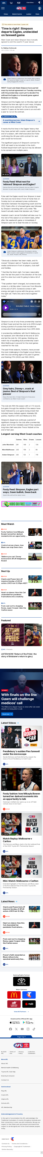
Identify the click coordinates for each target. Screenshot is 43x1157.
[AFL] (4, 3)
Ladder (28, 14)
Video (6, 14)
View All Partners (20, 1011)
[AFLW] (11, 3)
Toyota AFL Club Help (8, 1072)
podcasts (10, 649)
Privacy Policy (21, 1052)
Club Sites (30, 2)
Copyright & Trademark (22, 1146)
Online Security (7, 1149)
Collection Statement (31, 1052)
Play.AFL (4, 1091)
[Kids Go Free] (21, 504)
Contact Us (5, 1080)
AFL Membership (6, 1107)
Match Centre (17, 14)
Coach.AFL (4, 1095)
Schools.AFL (5, 1103)
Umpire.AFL (5, 1099)
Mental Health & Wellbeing (10, 1067)
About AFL (4, 1063)
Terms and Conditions (19, 1143)
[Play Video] (21, 165)
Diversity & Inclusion (8, 1076)
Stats (37, 14)
